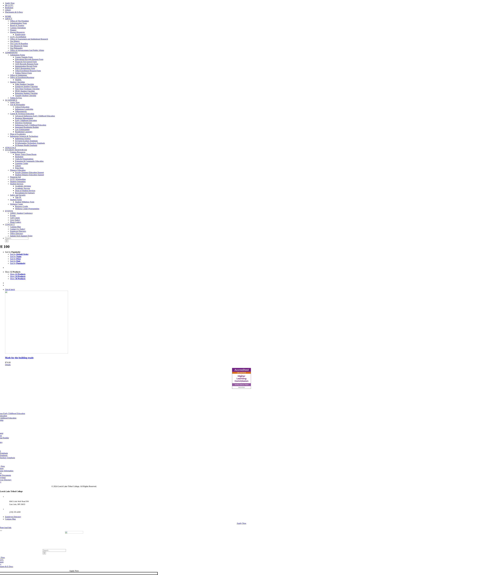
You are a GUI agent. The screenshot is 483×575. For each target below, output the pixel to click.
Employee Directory (13, 517)
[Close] (1, 530)
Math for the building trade (19, 357)
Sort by (19, 254)
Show (17, 274)
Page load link (5, 527)
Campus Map (10, 519)
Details (8, 365)
